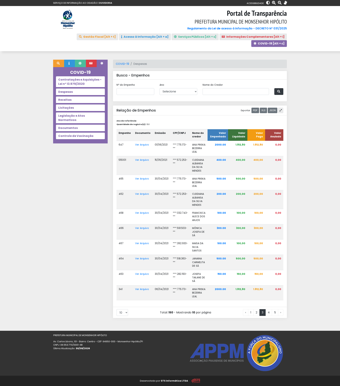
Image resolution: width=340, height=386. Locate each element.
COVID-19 (122, 64)
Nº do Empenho (126, 85)
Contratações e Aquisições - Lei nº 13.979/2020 (79, 82)
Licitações (66, 108)
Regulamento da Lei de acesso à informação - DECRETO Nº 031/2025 (237, 28)
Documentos (68, 128)
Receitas (65, 100)
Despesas (65, 92)
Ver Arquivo (142, 144)
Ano (162, 85)
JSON (272, 110)
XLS (263, 110)
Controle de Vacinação (76, 136)
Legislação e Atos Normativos (71, 118)
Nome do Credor (213, 85)
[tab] (58, 63)
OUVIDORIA (105, 2)
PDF (255, 110)
